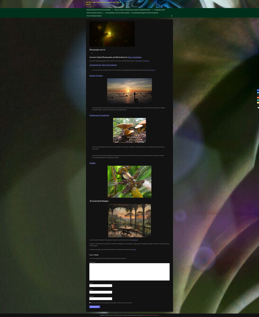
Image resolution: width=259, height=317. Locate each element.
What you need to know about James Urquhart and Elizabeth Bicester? (133, 10)
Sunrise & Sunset (96, 75)
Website (91, 296)
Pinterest (133, 249)
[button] (258, 90)
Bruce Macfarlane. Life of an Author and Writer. (118, 13)
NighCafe (135, 240)
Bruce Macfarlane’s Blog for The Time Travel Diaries (145, 13)
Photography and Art (159, 10)
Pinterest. (146, 61)
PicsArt (153, 70)
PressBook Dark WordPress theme (151, 315)
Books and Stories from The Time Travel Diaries (99, 10)
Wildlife (92, 163)
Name (91, 283)
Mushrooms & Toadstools (99, 115)
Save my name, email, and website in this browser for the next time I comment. (111, 303)
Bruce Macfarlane (135, 57)
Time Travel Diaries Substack (94, 16)
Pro (148, 70)
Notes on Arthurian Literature (94, 13)
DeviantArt (139, 61)
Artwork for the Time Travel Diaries (103, 65)
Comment (92, 262)
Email (91, 290)
